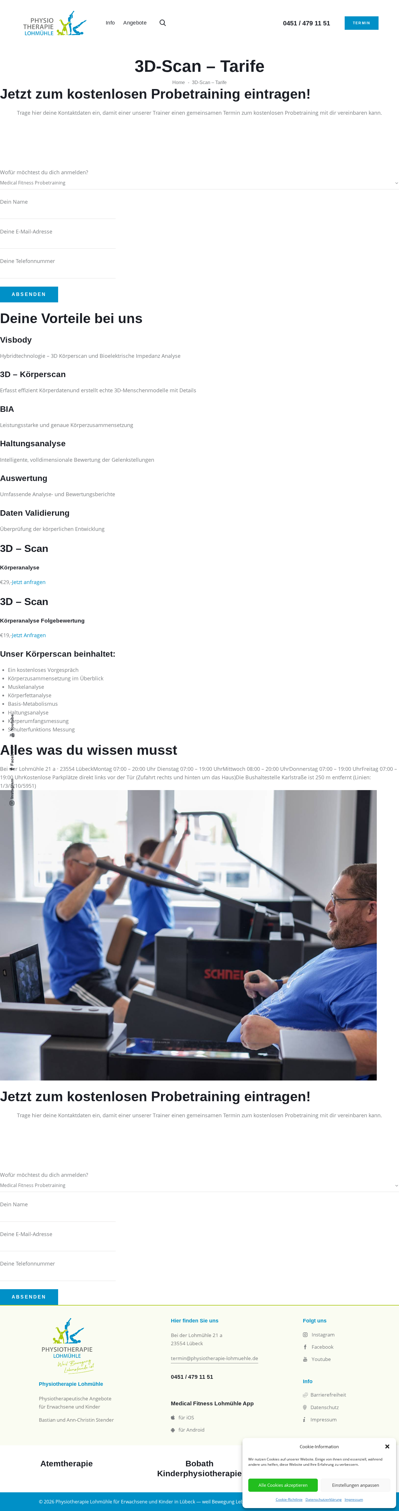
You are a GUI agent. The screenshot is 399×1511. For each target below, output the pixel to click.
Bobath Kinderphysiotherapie (199, 1468)
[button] (387, 1446)
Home (178, 82)
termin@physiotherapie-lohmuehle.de (214, 1358)
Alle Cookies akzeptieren (283, 1485)
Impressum (354, 1499)
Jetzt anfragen (29, 581)
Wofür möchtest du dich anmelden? (44, 172)
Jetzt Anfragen (29, 635)
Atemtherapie (66, 1463)
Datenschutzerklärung (324, 1499)
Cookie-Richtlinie (289, 1499)
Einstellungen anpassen (355, 1485)
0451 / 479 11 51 (192, 1377)
